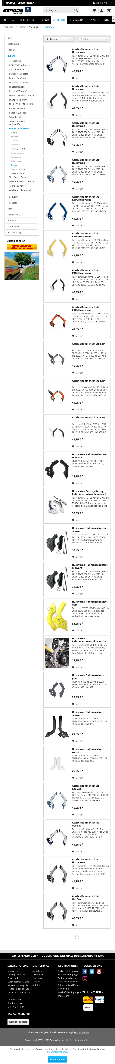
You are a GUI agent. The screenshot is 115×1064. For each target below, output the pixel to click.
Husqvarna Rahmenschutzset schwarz (90, 456)
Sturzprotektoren (18, 173)
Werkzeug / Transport (20, 190)
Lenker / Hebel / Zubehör (21, 95)
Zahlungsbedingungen (69, 978)
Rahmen (14, 165)
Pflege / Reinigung (18, 99)
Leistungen (38, 974)
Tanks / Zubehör (17, 185)
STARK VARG (14, 214)
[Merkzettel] (94, 10)
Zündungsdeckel (17, 153)
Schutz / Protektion (19, 128)
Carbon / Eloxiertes (18, 73)
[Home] (4, 20)
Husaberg (12, 202)
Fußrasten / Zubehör (19, 82)
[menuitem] (61, 10)
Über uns (37, 978)
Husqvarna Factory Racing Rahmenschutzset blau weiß (89, 493)
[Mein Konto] (101, 10)
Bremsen (14, 136)
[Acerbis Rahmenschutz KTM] (57, 358)
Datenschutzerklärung (69, 985)
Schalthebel (15, 117)
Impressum (63, 995)
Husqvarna (13, 196)
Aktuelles (37, 971)
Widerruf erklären (18, 1021)
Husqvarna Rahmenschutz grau (88, 677)
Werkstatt (12, 220)
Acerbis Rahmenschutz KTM (88, 344)
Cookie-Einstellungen (68, 971)
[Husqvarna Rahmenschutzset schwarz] (57, 469)
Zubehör (12, 55)
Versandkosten (81, 1032)
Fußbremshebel (17, 86)
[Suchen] (76, 10)
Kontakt (36, 981)
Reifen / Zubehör (17, 112)
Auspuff (14, 132)
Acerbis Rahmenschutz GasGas (85, 787)
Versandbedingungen (68, 974)
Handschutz (16, 144)
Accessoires (15, 60)
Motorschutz (16, 161)
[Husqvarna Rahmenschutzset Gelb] (57, 616)
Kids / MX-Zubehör (18, 91)
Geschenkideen (17, 69)
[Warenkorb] (109, 10)
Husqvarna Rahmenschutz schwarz (88, 714)
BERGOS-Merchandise (20, 65)
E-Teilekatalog (15, 232)
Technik (11, 49)
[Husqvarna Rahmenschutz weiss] (57, 764)
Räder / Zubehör (17, 108)
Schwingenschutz (18, 169)
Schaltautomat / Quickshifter (17, 123)
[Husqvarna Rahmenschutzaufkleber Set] (57, 653)
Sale (10, 38)
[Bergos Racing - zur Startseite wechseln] (17, 11)
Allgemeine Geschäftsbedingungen (69, 990)
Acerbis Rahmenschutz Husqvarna (85, 51)
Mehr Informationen (57, 1051)
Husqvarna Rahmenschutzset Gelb (90, 603)
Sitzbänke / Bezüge (18, 177)
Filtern (53, 39)
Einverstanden (57, 1059)
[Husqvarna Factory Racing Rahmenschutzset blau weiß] (57, 506)
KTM (10, 208)
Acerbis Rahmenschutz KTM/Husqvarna (85, 198)
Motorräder (13, 226)
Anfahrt (36, 985)
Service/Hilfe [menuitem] (103, 2)
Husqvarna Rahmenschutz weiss (88, 750)
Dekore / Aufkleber (18, 78)
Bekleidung (13, 43)
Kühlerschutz (16, 157)
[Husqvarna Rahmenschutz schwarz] (57, 727)
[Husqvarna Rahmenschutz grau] (57, 690)
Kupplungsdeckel (18, 149)
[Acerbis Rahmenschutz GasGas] (57, 800)
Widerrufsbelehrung (68, 981)
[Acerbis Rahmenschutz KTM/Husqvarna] (57, 211)
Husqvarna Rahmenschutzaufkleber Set (89, 640)
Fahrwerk (14, 140)
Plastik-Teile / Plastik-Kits (21, 104)
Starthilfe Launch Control (21, 181)
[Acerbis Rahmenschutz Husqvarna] (57, 64)
